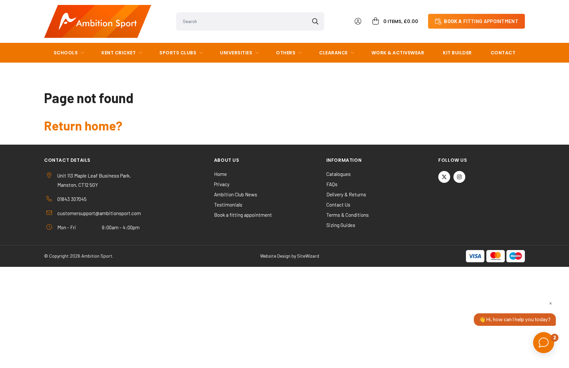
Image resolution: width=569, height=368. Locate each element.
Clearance (333, 52)
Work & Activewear (397, 52)
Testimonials (228, 205)
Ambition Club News (235, 194)
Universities (236, 52)
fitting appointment (481, 21)
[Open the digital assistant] (543, 342)
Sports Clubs (177, 52)
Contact (503, 52)
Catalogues (338, 174)
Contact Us (338, 205)
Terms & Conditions (347, 215)
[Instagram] (459, 177)
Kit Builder (457, 52)
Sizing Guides (340, 225)
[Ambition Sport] (97, 21)
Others (285, 52)
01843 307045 (72, 199)
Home (220, 174)
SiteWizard (308, 256)
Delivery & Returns (346, 194)
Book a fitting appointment (243, 215)
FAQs (332, 184)
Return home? (83, 125)
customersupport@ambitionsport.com (99, 213)
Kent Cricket (118, 52)
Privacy (222, 184)
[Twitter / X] (444, 177)
